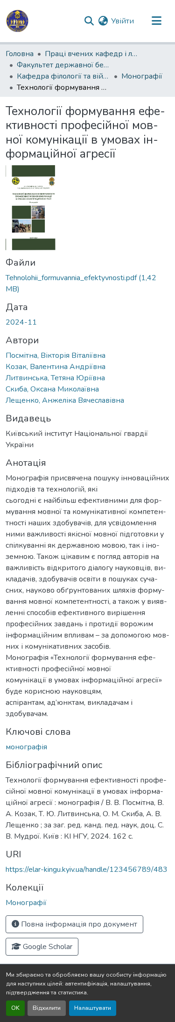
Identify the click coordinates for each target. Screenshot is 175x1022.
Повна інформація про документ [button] (78, 924)
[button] (17, 21)
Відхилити (47, 1008)
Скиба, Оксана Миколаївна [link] (52, 389)
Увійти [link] (122, 21)
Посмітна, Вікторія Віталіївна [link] (55, 355)
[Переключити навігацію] (156, 21)
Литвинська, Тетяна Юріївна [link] (55, 378)
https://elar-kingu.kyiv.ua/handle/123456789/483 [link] (87, 869)
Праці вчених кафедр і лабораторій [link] (91, 54)
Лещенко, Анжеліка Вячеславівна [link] (65, 400)
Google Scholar (46, 947)
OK (15, 1008)
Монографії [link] (141, 76)
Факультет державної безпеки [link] (63, 65)
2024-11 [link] (21, 322)
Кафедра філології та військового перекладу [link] (63, 76)
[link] (87, 283)
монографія (26, 747)
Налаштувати (92, 1008)
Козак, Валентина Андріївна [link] (55, 367)
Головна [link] (20, 54)
